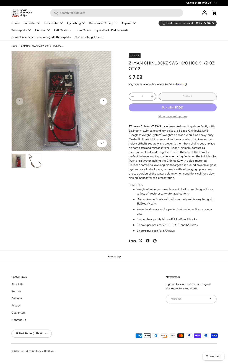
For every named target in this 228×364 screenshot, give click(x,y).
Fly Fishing (74, 23)
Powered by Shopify (45, 351)
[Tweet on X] (140, 240)
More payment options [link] (172, 116)
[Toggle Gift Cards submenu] (70, 30)
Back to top (114, 256)
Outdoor (40, 30)
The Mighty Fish (27, 351)
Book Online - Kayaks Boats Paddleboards (102, 30)
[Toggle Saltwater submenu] (39, 23)
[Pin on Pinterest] (154, 240)
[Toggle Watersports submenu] (29, 30)
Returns (16, 291)
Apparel (126, 23)
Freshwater (51, 23)
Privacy (15, 305)
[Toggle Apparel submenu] (134, 23)
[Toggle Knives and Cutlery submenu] (116, 23)
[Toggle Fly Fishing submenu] (83, 23)
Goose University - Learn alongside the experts (41, 37)
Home (15, 23)
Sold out (187, 96)
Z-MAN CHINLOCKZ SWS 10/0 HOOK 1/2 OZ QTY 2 (42, 46)
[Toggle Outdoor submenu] (48, 30)
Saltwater (30, 23)
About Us (17, 284)
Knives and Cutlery (101, 23)
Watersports (19, 30)
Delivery (16, 298)
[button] (214, 13)
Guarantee (18, 312)
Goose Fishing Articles (89, 37)
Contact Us (18, 319)
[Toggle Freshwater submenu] (61, 23)
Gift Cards (60, 30)
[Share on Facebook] (147, 240)
